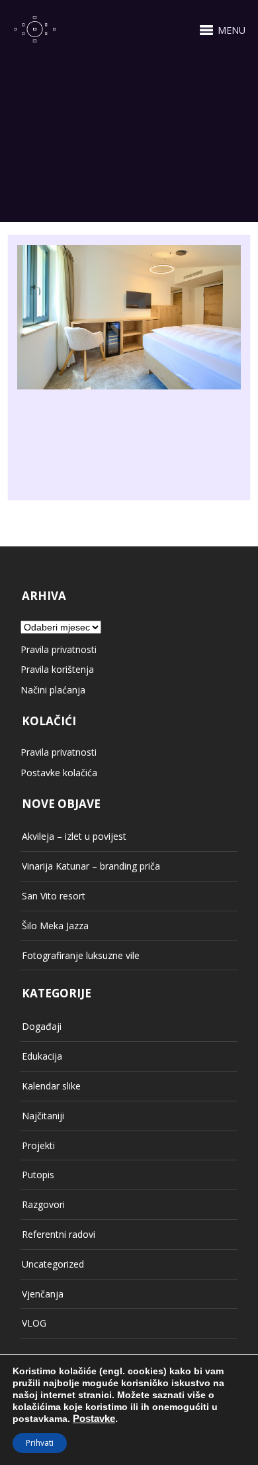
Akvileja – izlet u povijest (74, 836)
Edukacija (42, 1056)
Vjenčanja (43, 1294)
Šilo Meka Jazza (55, 925)
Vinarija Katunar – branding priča (91, 866)
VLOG (34, 1323)
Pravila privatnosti (59, 649)
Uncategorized (53, 1264)
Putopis (38, 1174)
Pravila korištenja (57, 669)
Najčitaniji (43, 1115)
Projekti (38, 1145)
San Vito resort (53, 895)
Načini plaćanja (53, 689)
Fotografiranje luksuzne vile (81, 955)
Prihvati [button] (40, 1442)
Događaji (42, 1026)
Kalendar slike (51, 1086)
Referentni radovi (58, 1234)
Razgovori (43, 1204)
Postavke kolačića (59, 772)
